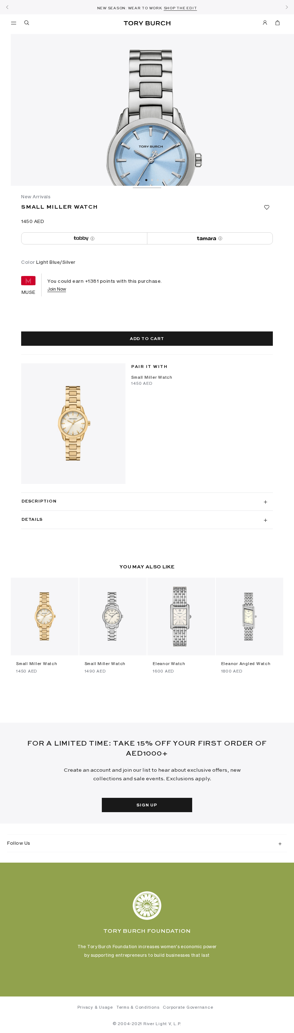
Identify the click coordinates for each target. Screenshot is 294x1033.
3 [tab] (158, 180)
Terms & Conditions (138, 1007)
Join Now (56, 289)
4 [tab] (163, 180)
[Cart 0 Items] (275, 24)
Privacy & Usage (95, 1007)
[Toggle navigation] (13, 22)
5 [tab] (169, 180)
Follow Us (18, 843)
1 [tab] (146, 180)
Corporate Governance (188, 1007)
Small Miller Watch (151, 377)
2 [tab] (152, 180)
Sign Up (147, 805)
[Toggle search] (27, 24)
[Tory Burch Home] (147, 23)
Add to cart (147, 339)
